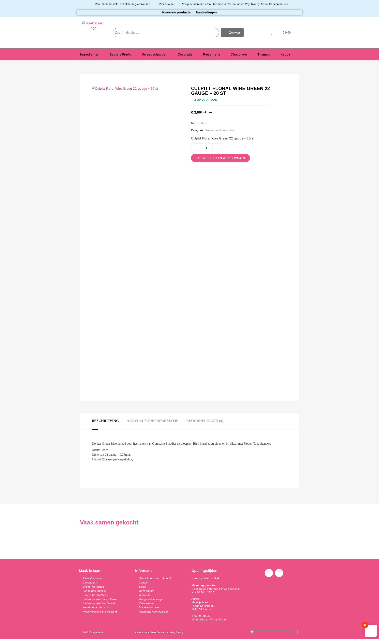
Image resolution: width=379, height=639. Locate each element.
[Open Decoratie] (195, 54)
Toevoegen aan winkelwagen (220, 158)
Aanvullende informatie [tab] (152, 421)
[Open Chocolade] (249, 54)
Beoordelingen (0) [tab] (204, 421)
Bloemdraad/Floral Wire (220, 130)
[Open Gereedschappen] (170, 54)
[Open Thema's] (272, 54)
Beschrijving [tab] (105, 421)
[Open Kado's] (293, 54)
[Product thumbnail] (104, 94)
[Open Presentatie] (222, 54)
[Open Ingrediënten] (101, 54)
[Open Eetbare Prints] (133, 54)
